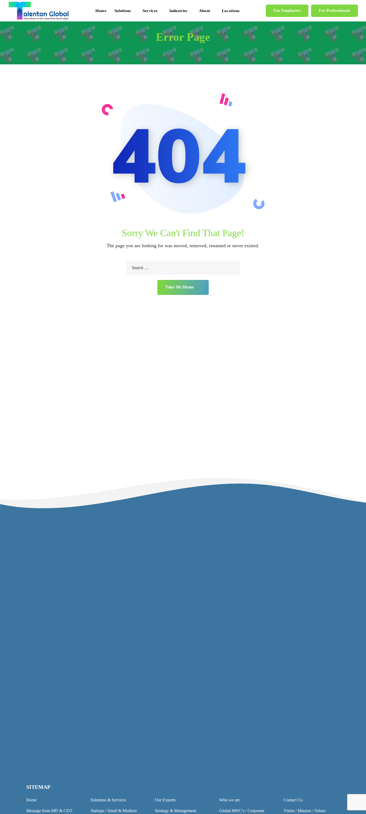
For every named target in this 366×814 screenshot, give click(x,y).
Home (31, 800)
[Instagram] (296, 762)
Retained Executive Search (210, 718)
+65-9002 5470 (120, 745)
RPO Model (197, 728)
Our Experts (165, 800)
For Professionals (334, 10)
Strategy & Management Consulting (217, 696)
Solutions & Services (108, 800)
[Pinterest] (305, 762)
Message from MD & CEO (49, 810)
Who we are (229, 800)
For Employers (287, 10)
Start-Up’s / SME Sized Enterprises (217, 685)
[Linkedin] (269, 762)
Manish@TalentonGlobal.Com (133, 720)
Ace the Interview (202, 771)
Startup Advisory (201, 739)
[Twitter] (287, 762)
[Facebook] (278, 762)
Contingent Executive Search (211, 707)
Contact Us (179, 612)
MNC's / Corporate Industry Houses (217, 675)
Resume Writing (200, 761)
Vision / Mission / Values (304, 810)
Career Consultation (204, 750)
